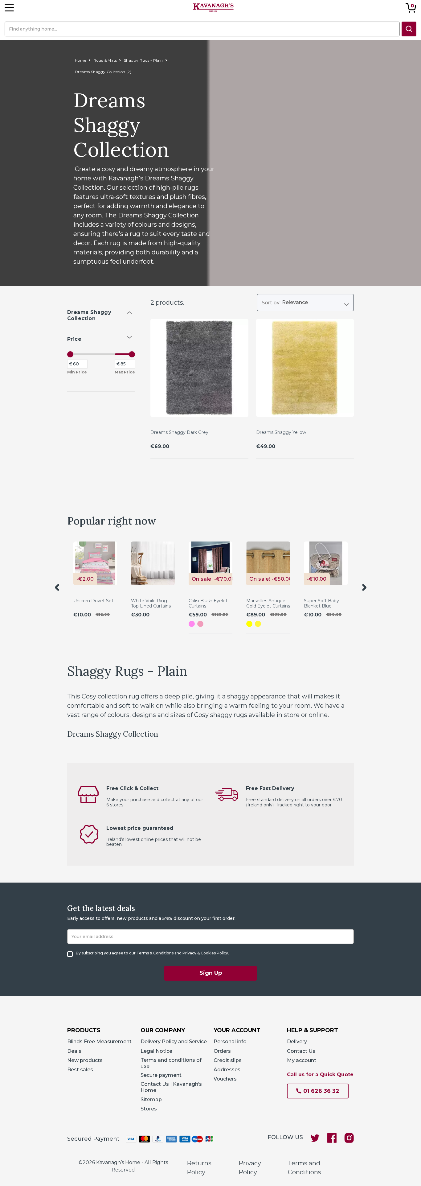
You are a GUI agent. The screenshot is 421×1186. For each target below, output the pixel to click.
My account (301, 1060)
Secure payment (161, 1075)
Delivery (297, 1041)
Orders (222, 1051)
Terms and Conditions (304, 1167)
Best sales (80, 1070)
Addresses (227, 1070)
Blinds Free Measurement (99, 1041)
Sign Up (210, 973)
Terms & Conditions (155, 953)
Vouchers (225, 1079)
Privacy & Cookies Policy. (205, 953)
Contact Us (301, 1051)
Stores (149, 1109)
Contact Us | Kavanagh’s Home (171, 1087)
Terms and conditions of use (171, 1063)
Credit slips (228, 1060)
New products (85, 1060)
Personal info (230, 1041)
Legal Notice (156, 1051)
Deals (74, 1051)
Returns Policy (199, 1167)
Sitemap (151, 1099)
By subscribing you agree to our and (152, 953)
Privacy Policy (250, 1167)
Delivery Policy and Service (174, 1041)
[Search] (409, 29)
